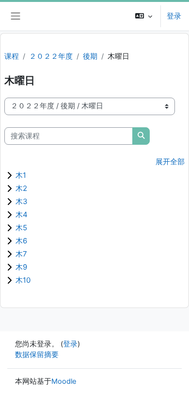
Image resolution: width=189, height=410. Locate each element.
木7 (21, 253)
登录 (174, 16)
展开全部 (170, 161)
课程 (11, 56)
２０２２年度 (51, 56)
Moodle (64, 381)
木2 (21, 188)
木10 (23, 280)
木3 (22, 201)
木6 (21, 240)
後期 (90, 56)
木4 (22, 214)
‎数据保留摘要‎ (37, 354)
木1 (21, 175)
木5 (21, 227)
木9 (21, 267)
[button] (143, 16)
